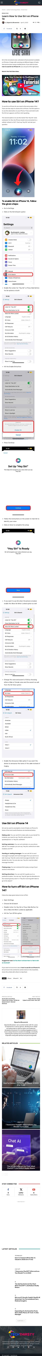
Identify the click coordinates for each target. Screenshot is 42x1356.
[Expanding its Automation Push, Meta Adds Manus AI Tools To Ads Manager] (7, 1311)
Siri (21, 978)
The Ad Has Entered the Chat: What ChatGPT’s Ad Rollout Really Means (21, 1167)
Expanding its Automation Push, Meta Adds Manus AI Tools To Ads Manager (27, 1312)
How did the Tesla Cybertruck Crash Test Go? (31, 999)
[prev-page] (3, 1174)
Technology (21, 1080)
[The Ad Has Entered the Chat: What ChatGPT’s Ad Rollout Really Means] (21, 1150)
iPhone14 (15, 978)
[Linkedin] (18, 1347)
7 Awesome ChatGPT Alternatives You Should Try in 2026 (21, 1126)
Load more (20, 1321)
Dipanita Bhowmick (13, 22)
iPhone (9, 978)
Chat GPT (21, 1122)
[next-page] (6, 1174)
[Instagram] (13, 1347)
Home (3, 10)
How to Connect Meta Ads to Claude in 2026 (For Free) (21, 1084)
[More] (25, 29)
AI (20, 1163)
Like (8, 1188)
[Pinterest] (23, 1347)
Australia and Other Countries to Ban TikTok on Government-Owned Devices (10, 1001)
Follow (21, 1188)
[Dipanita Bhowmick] (3, 22)
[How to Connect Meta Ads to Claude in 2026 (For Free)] (21, 1067)
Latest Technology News (13, 10)
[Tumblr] (29, 1347)
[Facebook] (8, 1347)
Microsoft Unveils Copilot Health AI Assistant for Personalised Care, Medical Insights (27, 1299)
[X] (34, 1347)
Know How (24, 10)
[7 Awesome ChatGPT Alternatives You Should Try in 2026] (21, 1108)
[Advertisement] (21, 1223)
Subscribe (34, 1188)
